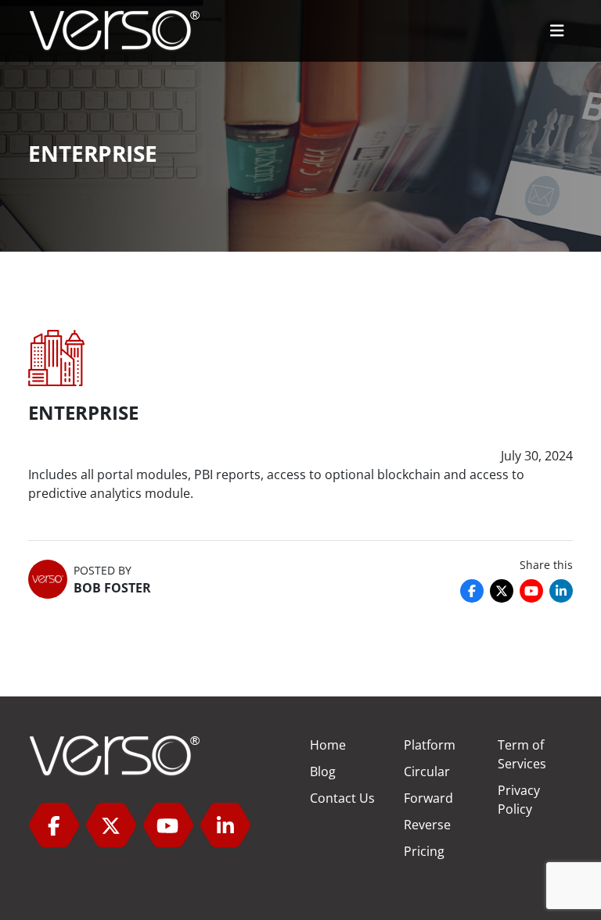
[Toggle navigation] (557, 31)
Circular (427, 771)
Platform (429, 745)
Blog (323, 771)
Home (328, 745)
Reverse (427, 824)
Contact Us (342, 798)
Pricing (424, 851)
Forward (428, 798)
